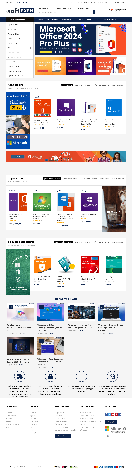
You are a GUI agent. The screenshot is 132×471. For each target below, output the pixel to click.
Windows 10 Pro (13, 34)
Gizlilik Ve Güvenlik (61, 418)
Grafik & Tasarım (13, 66)
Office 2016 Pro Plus (87, 427)
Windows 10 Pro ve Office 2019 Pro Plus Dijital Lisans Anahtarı (90, 122)
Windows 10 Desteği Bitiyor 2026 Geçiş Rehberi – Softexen (110, 328)
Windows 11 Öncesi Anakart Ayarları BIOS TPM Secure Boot (50, 362)
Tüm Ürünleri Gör (118, 85)
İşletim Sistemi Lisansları (83, 85)
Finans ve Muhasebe (15, 71)
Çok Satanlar (79, 20)
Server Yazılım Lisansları (89, 179)
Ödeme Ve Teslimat (61, 424)
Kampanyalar (12, 29)
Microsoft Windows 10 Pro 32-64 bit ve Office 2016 (16, 216)
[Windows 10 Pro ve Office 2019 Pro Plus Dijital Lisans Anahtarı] (90, 107)
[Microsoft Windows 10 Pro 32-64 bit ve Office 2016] (18, 202)
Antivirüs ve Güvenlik (14, 57)
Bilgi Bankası (59, 413)
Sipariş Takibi (34, 433)
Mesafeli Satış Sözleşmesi (63, 427)
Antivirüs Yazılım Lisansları (63, 242)
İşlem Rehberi (63, 436)
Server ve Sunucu (13, 52)
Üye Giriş (33, 416)
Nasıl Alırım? (59, 416)
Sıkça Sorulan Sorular (13, 424)
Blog (109, 422)
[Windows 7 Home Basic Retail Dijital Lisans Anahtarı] (42, 202)
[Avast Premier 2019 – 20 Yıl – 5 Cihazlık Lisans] (42, 264)
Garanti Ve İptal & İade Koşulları (65, 430)
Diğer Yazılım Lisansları (15, 76)
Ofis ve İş (11, 48)
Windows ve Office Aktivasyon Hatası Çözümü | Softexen (50, 328)
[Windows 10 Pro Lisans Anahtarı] (89, 202)
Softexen (25, 467)
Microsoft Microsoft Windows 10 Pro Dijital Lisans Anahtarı (112, 122)
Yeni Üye (33, 418)
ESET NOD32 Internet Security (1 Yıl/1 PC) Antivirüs (64, 279)
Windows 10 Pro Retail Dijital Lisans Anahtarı (64, 121)
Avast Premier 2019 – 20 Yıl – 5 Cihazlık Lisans (42, 278)
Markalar (9, 421)
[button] (70, 2)
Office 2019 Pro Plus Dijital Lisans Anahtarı (41, 121)
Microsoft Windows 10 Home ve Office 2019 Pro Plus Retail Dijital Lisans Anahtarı (65, 217)
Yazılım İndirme (11, 416)
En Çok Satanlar (66, 85)
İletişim (8, 427)
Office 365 (83, 430)
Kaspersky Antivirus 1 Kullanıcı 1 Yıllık (112, 278)
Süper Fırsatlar (12, 25)
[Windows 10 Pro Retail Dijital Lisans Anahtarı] (66, 107)
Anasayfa (40, 20)
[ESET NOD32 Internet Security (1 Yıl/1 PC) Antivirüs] (66, 264)
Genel (23, 333)
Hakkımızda (9, 418)
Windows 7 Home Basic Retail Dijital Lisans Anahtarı (41, 216)
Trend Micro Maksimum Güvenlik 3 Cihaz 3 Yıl (89, 278)
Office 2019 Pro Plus (15, 39)
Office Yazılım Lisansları (101, 85)
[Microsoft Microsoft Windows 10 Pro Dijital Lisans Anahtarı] (114, 107)
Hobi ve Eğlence (13, 62)
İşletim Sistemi (13, 43)
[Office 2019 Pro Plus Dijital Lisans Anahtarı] (42, 108)
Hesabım (33, 413)
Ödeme (32, 430)
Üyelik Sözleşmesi (61, 421)
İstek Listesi (34, 421)
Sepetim (33, 427)
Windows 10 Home (86, 418)
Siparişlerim (34, 424)
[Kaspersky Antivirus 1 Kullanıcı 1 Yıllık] (114, 264)
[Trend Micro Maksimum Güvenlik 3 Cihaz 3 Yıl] (90, 264)
